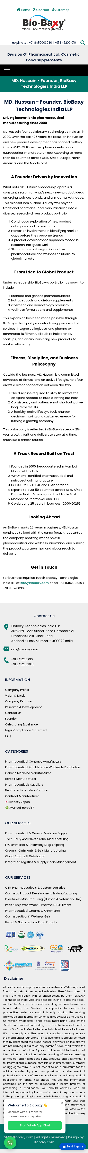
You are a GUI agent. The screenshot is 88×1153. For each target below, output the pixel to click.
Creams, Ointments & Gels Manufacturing (35, 850)
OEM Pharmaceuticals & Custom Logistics (35, 888)
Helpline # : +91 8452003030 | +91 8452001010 (44, 43)
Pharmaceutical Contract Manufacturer (34, 761)
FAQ (8, 736)
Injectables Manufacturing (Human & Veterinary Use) (43, 899)
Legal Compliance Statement (26, 730)
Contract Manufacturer (22, 796)
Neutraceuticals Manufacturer (27, 790)
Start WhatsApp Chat (35, 1125)
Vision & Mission (16, 696)
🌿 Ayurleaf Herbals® (19, 808)
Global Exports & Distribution (25, 856)
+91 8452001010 (22, 659)
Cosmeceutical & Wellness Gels (28, 916)
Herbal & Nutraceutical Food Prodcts (31, 922)
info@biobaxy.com (34, 583)
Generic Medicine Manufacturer (28, 773)
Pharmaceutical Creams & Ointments (32, 911)
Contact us (13, 713)
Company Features (19, 701)
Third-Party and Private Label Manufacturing (37, 839)
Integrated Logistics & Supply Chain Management (40, 862)
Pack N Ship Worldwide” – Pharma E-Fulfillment (38, 905)
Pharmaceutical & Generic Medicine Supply (36, 833)
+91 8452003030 (22, 664)
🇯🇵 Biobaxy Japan (17, 802)
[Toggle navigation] (7, 70)
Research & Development (23, 707)
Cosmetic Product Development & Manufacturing (41, 893)
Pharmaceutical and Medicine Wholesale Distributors (43, 767)
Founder (11, 719)
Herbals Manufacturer (20, 779)
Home (25, 10)
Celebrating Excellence (21, 724)
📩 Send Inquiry (72, 1146)
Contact (42, 10)
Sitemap (63, 10)
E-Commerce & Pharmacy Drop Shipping (34, 845)
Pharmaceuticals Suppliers (24, 785)
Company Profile (17, 690)
